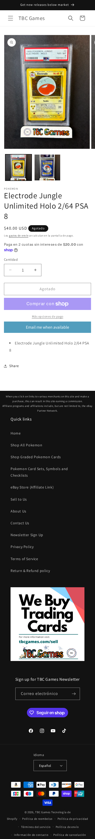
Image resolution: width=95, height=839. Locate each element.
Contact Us (20, 523)
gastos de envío (18, 235)
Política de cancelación (69, 835)
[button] (10, 18)
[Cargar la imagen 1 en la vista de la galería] (18, 167)
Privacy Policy (22, 546)
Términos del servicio (36, 827)
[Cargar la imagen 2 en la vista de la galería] (47, 167)
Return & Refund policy (30, 570)
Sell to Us (19, 499)
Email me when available (47, 327)
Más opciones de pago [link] (47, 316)
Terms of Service (24, 558)
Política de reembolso (37, 819)
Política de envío (67, 827)
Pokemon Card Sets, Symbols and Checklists (39, 472)
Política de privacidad (73, 819)
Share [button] (14, 365)
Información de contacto (31, 835)
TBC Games (42, 812)
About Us (18, 511)
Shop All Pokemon (26, 445)
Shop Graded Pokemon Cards (36, 457)
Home (16, 433)
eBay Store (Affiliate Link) (32, 487)
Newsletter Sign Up (27, 534)
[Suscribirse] (74, 694)
